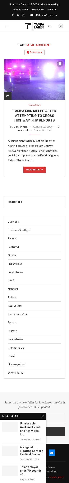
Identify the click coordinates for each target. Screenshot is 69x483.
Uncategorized (16, 364)
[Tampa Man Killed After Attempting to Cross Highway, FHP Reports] (34, 79)
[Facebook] (13, 14)
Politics (12, 297)
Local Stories (15, 272)
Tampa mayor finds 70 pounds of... (31, 470)
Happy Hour (15, 263)
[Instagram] (23, 14)
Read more (33, 169)
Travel (11, 356)
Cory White (20, 126)
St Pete (12, 330)
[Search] (49, 26)
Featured (13, 246)
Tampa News (15, 339)
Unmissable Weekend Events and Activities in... (31, 429)
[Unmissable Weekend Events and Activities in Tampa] (10, 427)
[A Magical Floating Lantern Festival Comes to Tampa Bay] (10, 451)
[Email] (31, 14)
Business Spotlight (19, 230)
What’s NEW (15, 372)
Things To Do (16, 347)
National (13, 288)
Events (52, 9)
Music (11, 280)
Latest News (20, 9)
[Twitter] (18, 14)
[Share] (7, 95)
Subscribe (38, 9)
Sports (12, 322)
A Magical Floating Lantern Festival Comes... (31, 451)
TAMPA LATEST (56, 477)
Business (13, 221)
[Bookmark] (54, 26)
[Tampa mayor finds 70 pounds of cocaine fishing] (10, 470)
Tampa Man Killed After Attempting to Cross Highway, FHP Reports (34, 115)
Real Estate (15, 305)
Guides (12, 255)
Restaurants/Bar (18, 314)
